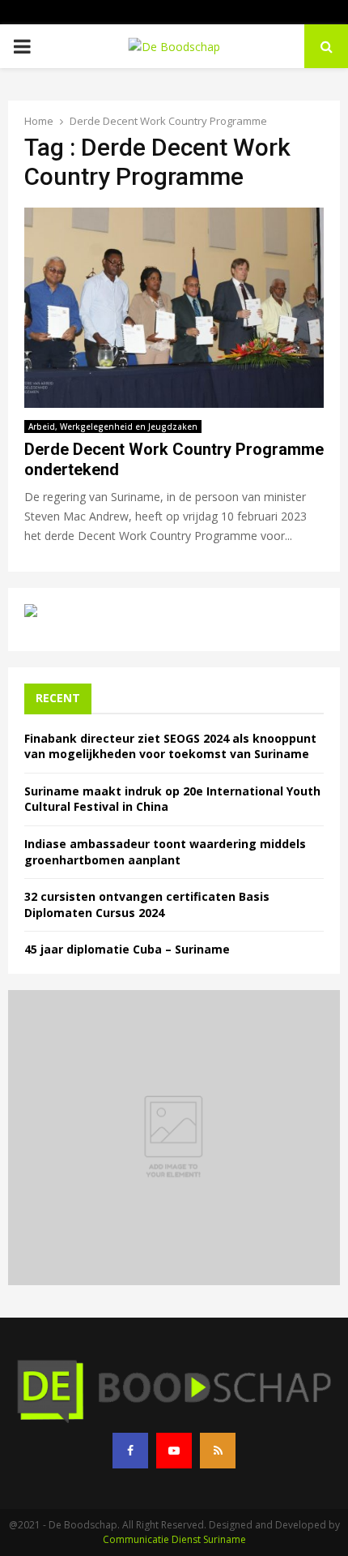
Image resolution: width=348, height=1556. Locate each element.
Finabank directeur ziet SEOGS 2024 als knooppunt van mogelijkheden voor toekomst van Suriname (170, 746)
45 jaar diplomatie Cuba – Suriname (127, 949)
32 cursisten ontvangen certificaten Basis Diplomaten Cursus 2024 (146, 904)
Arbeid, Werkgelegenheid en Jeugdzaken (112, 426)
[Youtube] (174, 1450)
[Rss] (218, 1450)
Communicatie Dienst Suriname (174, 1539)
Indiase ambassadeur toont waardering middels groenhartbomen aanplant (165, 852)
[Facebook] (130, 1450)
